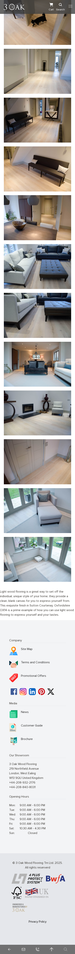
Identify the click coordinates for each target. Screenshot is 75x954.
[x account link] (50, 691)
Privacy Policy (38, 922)
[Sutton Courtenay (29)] (37, 266)
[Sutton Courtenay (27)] (37, 559)
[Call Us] (37, 949)
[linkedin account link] (32, 691)
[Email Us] (23, 949)
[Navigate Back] (9, 949)
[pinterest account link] (41, 691)
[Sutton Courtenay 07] (37, 120)
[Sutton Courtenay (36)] (37, 413)
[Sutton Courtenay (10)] (37, 217)
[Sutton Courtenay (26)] (37, 510)
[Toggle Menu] (70, 6)
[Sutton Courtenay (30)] (37, 315)
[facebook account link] (13, 691)
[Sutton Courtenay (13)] (37, 22)
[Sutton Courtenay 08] (37, 168)
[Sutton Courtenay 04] (37, 71)
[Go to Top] (51, 949)
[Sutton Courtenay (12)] (37, 461)
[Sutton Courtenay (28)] (37, 364)
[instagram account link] (23, 691)
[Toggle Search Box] (65, 949)
